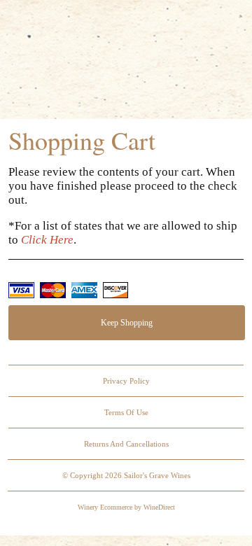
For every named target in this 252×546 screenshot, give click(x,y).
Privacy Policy (126, 381)
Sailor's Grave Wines (126, 62)
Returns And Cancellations (126, 444)
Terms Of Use (126, 412)
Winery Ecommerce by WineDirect (126, 507)
